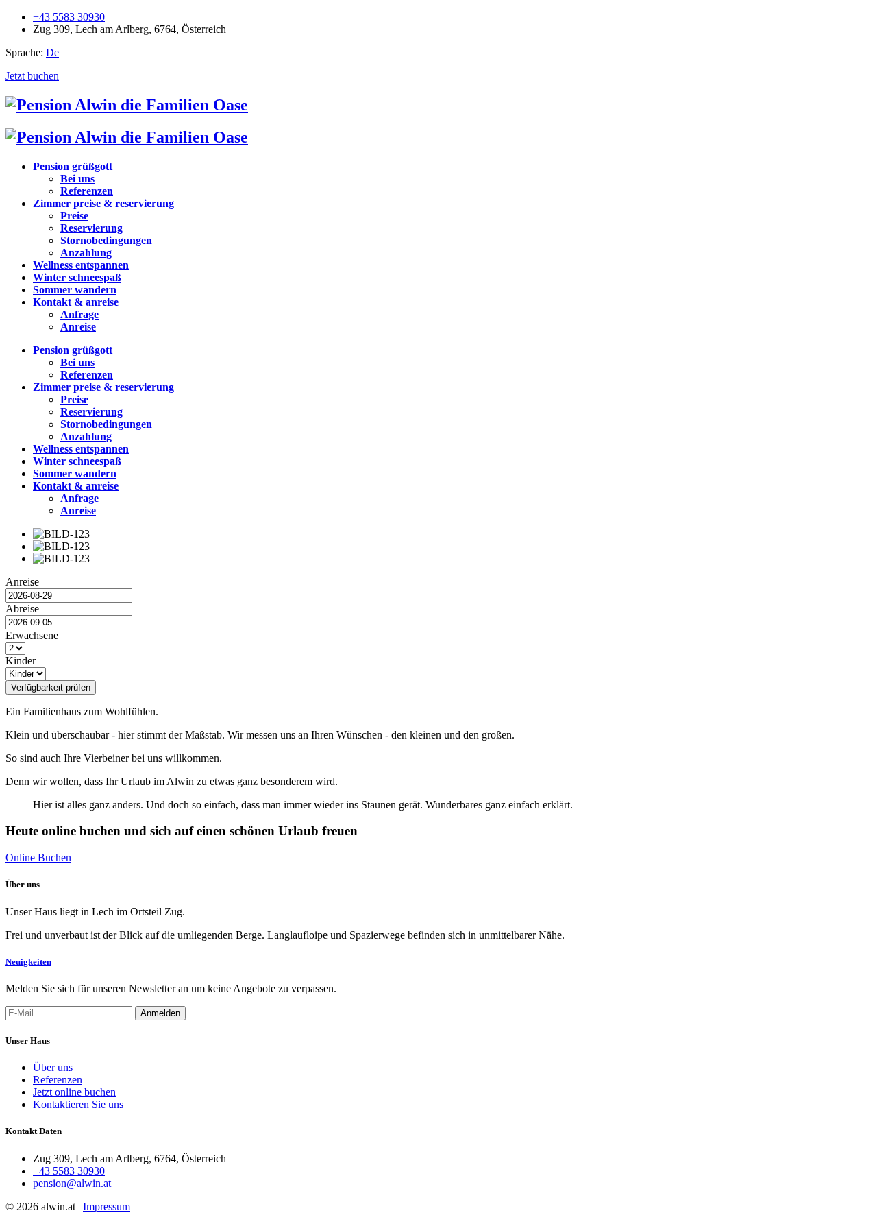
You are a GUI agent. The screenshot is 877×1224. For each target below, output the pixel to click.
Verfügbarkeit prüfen (50, 687)
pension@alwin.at (72, 1183)
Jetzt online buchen (74, 1092)
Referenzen (57, 1079)
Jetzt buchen (32, 76)
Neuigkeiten (28, 962)
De (52, 52)
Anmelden (160, 1013)
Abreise (22, 608)
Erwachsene (31, 635)
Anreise (22, 582)
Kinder (20, 661)
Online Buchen (38, 857)
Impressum (106, 1206)
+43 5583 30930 (69, 17)
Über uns (53, 1067)
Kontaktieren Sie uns (78, 1104)
